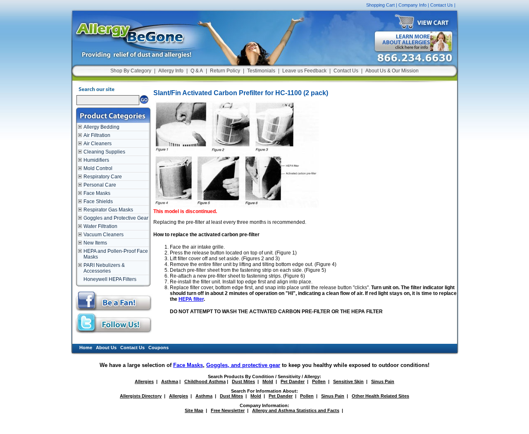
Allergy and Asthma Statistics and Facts (295, 410)
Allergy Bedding (101, 127)
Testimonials (261, 71)
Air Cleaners (97, 143)
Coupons (158, 347)
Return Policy (225, 71)
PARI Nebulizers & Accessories (104, 268)
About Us (106, 347)
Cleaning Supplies (104, 152)
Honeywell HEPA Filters (109, 279)
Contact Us (441, 4)
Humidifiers (96, 160)
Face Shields (98, 201)
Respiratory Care (102, 177)
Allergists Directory (141, 395)
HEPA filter (191, 299)
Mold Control (97, 168)
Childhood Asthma (205, 381)
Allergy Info (170, 71)
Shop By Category (130, 71)
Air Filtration (96, 135)
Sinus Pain (382, 381)
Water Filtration (100, 226)
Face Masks (96, 193)
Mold (267, 381)
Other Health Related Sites (380, 395)
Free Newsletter (228, 410)
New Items (95, 243)
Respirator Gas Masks (108, 210)
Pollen (319, 381)
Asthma (169, 381)
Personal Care (99, 185)
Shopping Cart (380, 4)
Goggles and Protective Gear (115, 218)
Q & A (197, 71)
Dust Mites (243, 381)
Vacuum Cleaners (103, 234)
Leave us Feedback (304, 71)
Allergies (144, 381)
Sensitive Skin (348, 381)
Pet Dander (293, 381)
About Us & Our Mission (392, 71)
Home (85, 347)
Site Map (194, 410)
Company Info (412, 4)
